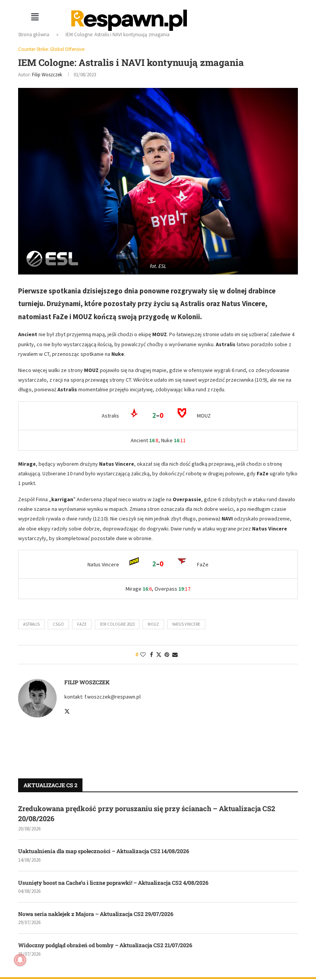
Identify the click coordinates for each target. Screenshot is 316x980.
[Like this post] (143, 654)
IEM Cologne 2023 (117, 624)
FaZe (82, 624)
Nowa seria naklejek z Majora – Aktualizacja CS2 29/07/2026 (95, 914)
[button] (34, 17)
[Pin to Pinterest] (167, 654)
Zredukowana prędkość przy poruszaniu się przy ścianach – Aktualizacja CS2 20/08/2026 (146, 813)
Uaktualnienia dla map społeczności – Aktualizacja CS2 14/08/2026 (103, 851)
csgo (58, 624)
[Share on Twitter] (158, 654)
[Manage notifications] (20, 960)
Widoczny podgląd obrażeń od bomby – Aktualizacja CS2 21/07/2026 (105, 945)
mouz (153, 624)
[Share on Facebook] (151, 654)
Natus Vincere (186, 624)
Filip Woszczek (47, 74)
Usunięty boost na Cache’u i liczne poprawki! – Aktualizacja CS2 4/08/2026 (113, 882)
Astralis (31, 624)
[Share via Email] (175, 654)
